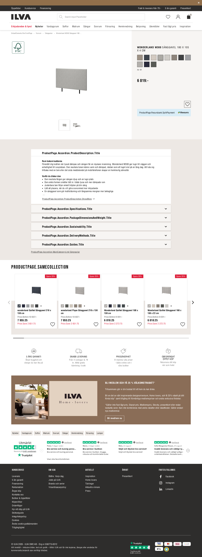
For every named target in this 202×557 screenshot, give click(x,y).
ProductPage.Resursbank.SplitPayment (157, 112)
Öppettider (16, 8)
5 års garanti (170, 8)
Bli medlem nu (114, 418)
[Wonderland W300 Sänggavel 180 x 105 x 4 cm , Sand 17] (140, 64)
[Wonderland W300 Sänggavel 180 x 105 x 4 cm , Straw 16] (167, 57)
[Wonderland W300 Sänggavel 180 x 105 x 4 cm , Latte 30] (140, 57)
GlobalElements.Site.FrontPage (21, 33)
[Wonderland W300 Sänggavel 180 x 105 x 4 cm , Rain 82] (188, 57)
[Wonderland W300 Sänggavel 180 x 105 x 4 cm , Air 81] (160, 57)
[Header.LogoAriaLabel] (21, 17)
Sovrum (38, 33)
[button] (187, 104)
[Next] (193, 302)
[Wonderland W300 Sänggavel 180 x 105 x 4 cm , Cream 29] (153, 57)
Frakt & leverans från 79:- (149, 8)
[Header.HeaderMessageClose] (198, 2)
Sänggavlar (48, 33)
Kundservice (30, 8)
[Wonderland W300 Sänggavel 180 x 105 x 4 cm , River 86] (147, 57)
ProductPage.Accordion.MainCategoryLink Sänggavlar (55, 252)
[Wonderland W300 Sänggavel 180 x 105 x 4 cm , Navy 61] (147, 64)
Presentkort (185, 8)
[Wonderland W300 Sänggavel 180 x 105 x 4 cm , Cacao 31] (174, 57)
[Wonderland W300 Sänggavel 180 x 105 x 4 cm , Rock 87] (181, 57)
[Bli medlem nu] (56, 399)
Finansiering (45, 8)
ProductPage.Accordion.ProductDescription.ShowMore (67, 199)
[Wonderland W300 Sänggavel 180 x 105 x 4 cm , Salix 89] (153, 64)
